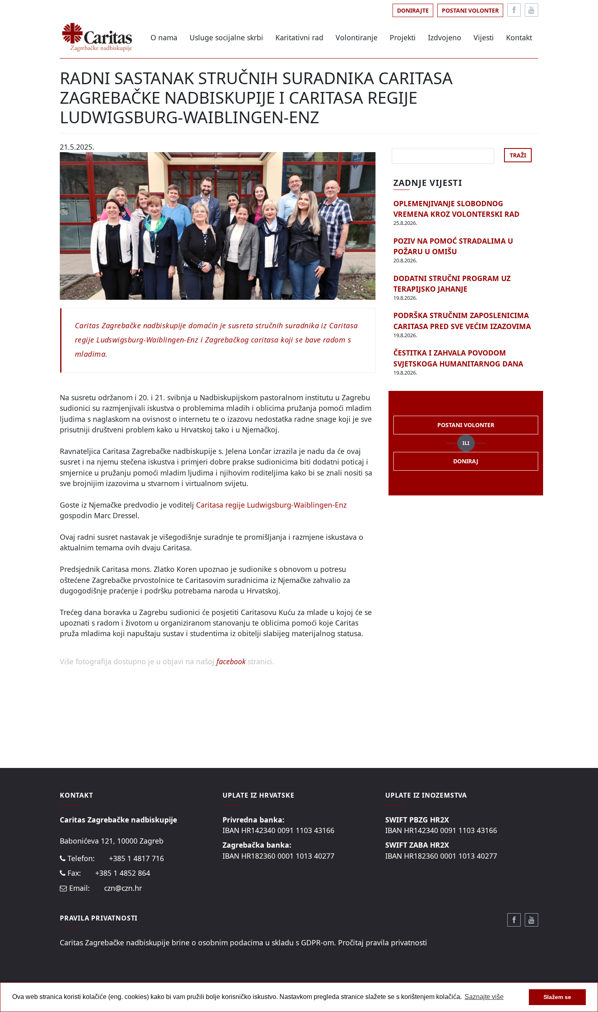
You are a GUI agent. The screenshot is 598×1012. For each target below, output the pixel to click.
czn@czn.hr (123, 888)
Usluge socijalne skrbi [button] (226, 37)
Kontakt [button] (519, 37)
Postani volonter (470, 10)
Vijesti (484, 37)
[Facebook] (514, 10)
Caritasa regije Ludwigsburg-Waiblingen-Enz (271, 505)
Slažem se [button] (557, 997)
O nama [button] (164, 37)
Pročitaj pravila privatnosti (382, 942)
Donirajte (413, 10)
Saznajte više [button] (484, 996)
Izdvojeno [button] (444, 37)
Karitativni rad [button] (299, 37)
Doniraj (465, 461)
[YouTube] (531, 10)
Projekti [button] (403, 37)
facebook (232, 661)
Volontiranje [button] (357, 37)
